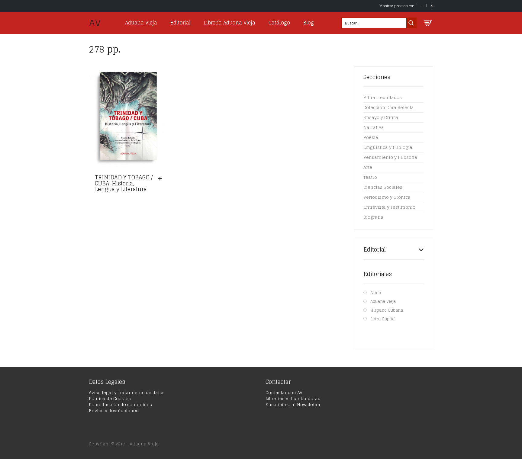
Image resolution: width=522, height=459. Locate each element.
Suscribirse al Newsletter (293, 404)
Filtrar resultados (382, 97)
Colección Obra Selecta (388, 107)
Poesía (370, 137)
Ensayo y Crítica (380, 117)
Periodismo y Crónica (387, 197)
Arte (367, 167)
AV (95, 23)
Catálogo (279, 22)
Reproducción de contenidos (120, 404)
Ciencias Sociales (382, 187)
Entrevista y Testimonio (389, 207)
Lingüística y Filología (387, 147)
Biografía (373, 217)
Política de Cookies (110, 398)
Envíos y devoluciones (113, 410)
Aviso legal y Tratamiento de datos (127, 392)
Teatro (370, 177)
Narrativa (373, 127)
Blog (308, 22)
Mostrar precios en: (396, 6)
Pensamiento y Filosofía (390, 157)
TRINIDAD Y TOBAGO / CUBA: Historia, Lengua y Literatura (124, 183)
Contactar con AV (284, 392)
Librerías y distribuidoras (293, 398)
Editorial (180, 22)
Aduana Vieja (141, 22)
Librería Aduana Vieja (229, 22)
